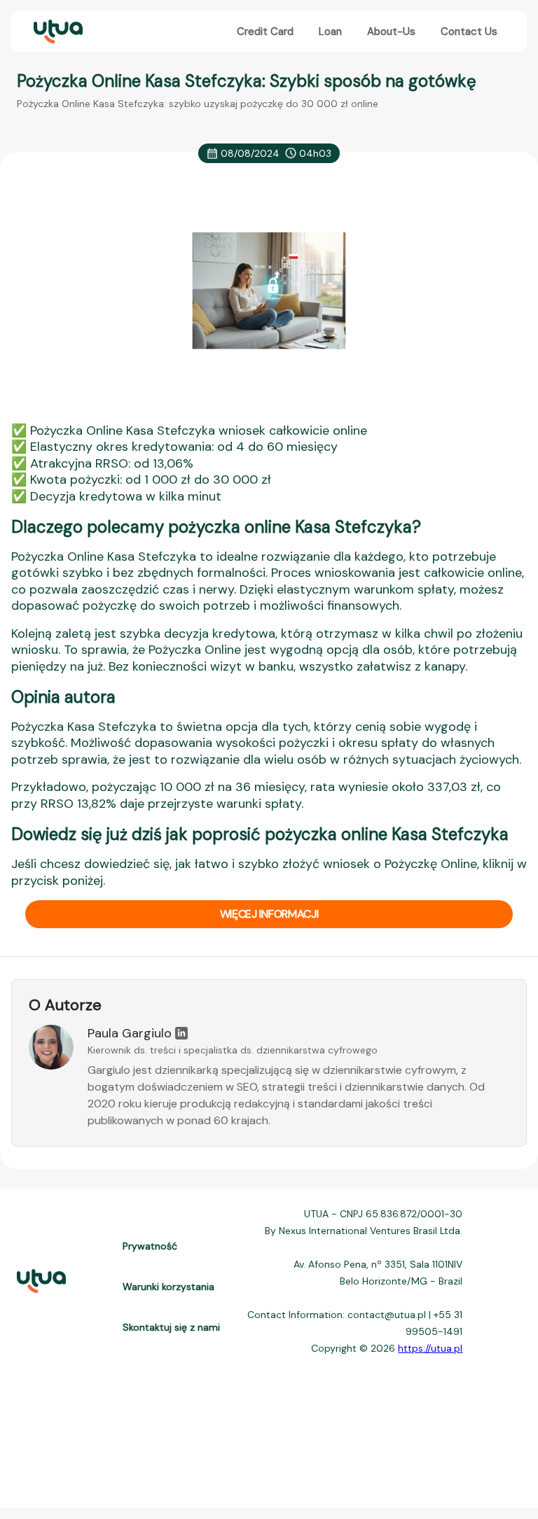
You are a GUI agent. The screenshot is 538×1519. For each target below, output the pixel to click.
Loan (330, 31)
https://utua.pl (430, 1348)
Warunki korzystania (168, 1286)
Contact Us (469, 31)
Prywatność (150, 1246)
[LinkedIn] (181, 1033)
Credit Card (265, 31)
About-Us (391, 31)
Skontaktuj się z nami (171, 1327)
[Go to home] (57, 32)
